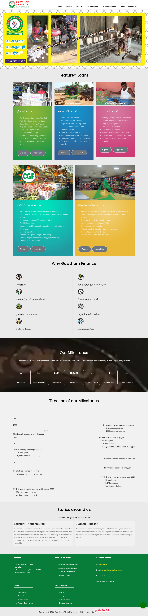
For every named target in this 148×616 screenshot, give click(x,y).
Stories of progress (65, 603)
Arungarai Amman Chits (67, 572)
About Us (62, 592)
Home (60, 6)
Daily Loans (22, 592)
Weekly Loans (22, 596)
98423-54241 (103, 564)
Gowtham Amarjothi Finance (68, 564)
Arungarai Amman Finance (68, 568)
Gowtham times (64, 599)
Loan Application (92, 6)
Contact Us (132, 6)
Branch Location (109, 6)
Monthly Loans (23, 599)
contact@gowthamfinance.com (112, 570)
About (68, 6)
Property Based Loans (25, 603)
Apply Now (38, 153)
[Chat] (143, 605)
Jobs (123, 6)
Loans (78, 6)
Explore (23, 153)
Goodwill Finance (64, 575)
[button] (11, 39)
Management (63, 596)
